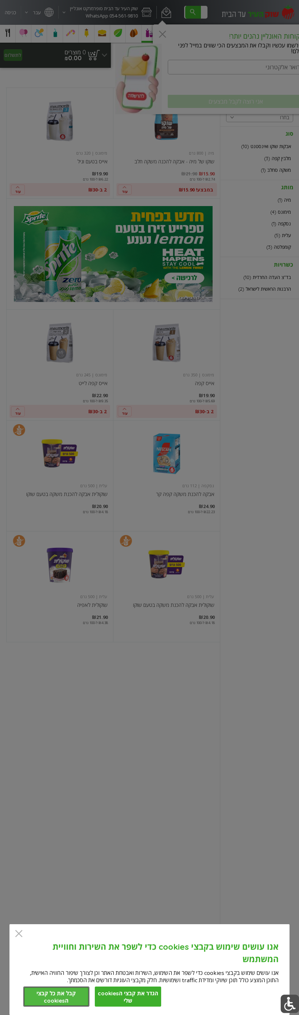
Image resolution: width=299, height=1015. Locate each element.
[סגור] (19, 934)
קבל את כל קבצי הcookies (56, 997)
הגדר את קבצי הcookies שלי (128, 997)
